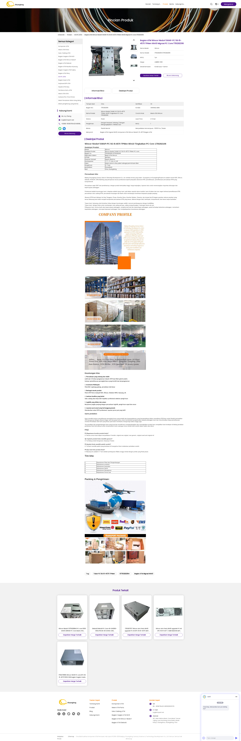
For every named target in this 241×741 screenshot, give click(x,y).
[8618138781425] (68, 714)
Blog (91, 711)
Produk (165, 4)
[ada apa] (60, 128)
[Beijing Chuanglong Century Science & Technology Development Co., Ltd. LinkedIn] (64, 714)
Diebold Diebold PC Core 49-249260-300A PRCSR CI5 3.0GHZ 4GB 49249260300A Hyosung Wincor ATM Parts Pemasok (104, 630)
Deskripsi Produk (126, 91)
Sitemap (71, 736)
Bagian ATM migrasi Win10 (143, 574)
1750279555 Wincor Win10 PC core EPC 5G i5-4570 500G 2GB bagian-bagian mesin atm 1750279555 (72, 676)
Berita (171, 4)
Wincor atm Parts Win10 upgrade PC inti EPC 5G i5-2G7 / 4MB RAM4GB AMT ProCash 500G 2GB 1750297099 (169, 630)
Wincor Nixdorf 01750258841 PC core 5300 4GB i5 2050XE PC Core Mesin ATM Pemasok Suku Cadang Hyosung (72, 630)
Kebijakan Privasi (60, 738)
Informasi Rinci (98, 91)
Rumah (148, 4)
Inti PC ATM (78, 35)
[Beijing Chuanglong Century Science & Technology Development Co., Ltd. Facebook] (59, 714)
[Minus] (236, 697)
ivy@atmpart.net (67, 120)
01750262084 (124, 574)
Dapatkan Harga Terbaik (150, 75)
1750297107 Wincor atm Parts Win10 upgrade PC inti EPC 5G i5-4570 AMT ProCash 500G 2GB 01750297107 (137, 630)
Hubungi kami (179, 4)
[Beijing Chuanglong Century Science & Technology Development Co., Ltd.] (15, 4)
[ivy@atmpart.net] (78, 714)
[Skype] (64, 128)
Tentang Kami (156, 4)
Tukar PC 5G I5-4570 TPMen (104, 574)
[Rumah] (67, 704)
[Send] (236, 738)
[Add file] (203, 738)
